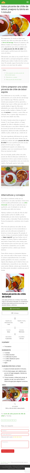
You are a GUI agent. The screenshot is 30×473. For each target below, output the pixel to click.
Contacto (18, 468)
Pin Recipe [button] (15, 313)
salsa (14, 420)
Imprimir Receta (16, 308)
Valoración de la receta (7, 437)
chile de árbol (8, 420)
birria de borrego (8, 42)
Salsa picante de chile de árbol (13, 79)
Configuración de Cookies (19, 467)
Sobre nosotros (11, 468)
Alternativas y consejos (11, 77)
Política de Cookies (7, 467)
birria (3, 420)
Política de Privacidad (18, 466)
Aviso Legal (8, 466)
